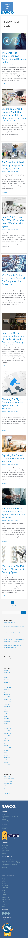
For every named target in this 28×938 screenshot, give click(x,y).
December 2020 (7, 726)
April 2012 (6, 762)
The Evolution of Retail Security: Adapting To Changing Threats (13, 165)
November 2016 (7, 747)
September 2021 (7, 706)
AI (4, 788)
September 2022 (7, 687)
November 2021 (7, 701)
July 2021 (6, 711)
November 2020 (7, 728)
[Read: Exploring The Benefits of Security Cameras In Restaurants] (14, 443)
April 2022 (6, 692)
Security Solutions (8, 783)
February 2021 (7, 721)
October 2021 (7, 704)
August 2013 (6, 752)
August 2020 (7, 735)
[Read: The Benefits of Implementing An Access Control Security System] (14, 41)
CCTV (5, 786)
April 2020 (6, 743)
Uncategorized (7, 793)
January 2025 (7, 672)
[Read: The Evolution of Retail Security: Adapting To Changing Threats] (14, 151)
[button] (25, 12)
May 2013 (6, 755)
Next (14, 605)
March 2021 (6, 718)
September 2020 (7, 733)
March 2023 (6, 680)
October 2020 (7, 730)
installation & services (7, 120)
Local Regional (7, 776)
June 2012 (6, 760)
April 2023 (6, 677)
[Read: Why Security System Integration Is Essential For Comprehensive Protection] (14, 263)
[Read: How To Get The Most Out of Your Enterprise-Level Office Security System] (14, 205)
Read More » (5, 83)
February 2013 (7, 757)
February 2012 (7, 764)
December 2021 (7, 699)
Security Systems (6, 64)
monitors (6, 790)
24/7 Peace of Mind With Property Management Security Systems (14, 569)
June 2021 (6, 713)
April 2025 (6, 670)
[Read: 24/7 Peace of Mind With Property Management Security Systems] (14, 554)
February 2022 (7, 694)
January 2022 (7, 696)
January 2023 (7, 684)
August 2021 (6, 709)
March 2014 (6, 750)
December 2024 (7, 675)
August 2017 (6, 745)
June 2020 (6, 740)
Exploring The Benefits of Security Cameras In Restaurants (13, 458)
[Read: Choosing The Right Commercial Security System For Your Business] (14, 383)
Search (4, 609)
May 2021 (6, 716)
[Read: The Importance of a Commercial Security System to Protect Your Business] (14, 496)
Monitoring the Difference (9, 622)
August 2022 (6, 689)
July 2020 (6, 738)
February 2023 (7, 682)
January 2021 (7, 723)
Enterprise (6, 795)
